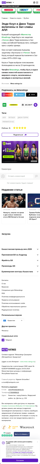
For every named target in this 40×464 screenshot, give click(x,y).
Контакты (5, 280)
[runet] (4, 427)
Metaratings (14, 70)
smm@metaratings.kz (16, 389)
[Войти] (34, 2)
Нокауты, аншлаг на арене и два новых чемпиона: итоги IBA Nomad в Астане (13, 215)
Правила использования (10, 300)
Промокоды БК (8, 266)
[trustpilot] (7, 434)
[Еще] (37, 2)
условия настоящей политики (22, 452)
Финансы (5, 330)
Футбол (12, 117)
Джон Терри (23, 117)
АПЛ (4, 117)
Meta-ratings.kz (16, 83)
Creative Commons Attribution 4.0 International (18, 406)
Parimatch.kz (8, 122)
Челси (5, 40)
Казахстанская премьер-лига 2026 (17, 249)
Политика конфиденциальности (13, 297)
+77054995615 (13, 392)
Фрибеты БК (7, 260)
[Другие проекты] (8, 2)
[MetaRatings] (9, 349)
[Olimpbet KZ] (8, 10)
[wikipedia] (26, 427)
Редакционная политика (10, 310)
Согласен (20, 460)
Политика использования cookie (13, 303)
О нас (4, 283)
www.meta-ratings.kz (27, 361)
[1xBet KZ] (24, 10)
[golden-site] (13, 427)
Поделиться (18, 135)
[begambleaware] (22, 434)
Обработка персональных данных (14, 306)
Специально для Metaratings (12, 290)
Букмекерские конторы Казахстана (17, 272)
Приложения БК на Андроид (14, 255)
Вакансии (5, 287)
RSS (3, 293)
